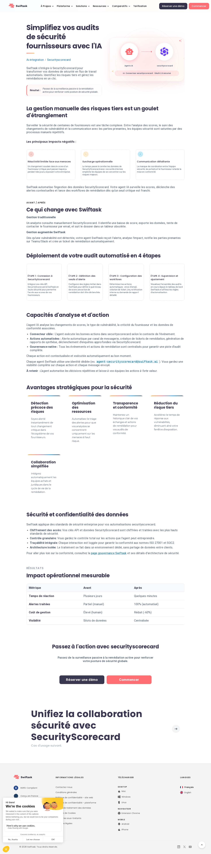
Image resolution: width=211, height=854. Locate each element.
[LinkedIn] (178, 846)
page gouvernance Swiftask (109, 553)
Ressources (99, 6)
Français (189, 787)
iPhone (125, 829)
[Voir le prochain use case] (176, 729)
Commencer (199, 6)
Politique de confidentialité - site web (74, 797)
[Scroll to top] (201, 844)
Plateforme (63, 6)
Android (125, 824)
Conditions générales (66, 792)
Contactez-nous (64, 787)
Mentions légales (64, 823)
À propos (46, 6)
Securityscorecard (59, 59)
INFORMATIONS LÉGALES (70, 777)
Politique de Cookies (66, 813)
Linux (124, 802)
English (187, 792)
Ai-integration (35, 59)
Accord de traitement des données (73, 807)
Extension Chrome (131, 813)
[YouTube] (190, 846)
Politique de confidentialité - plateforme (76, 802)
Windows (126, 796)
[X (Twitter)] (184, 846)
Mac (124, 791)
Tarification (140, 6)
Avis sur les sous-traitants (68, 818)
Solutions (81, 6)
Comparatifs (119, 6)
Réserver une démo (173, 6)
